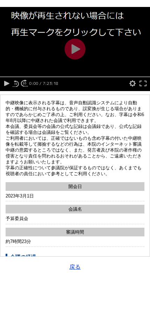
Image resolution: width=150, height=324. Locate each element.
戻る (75, 267)
